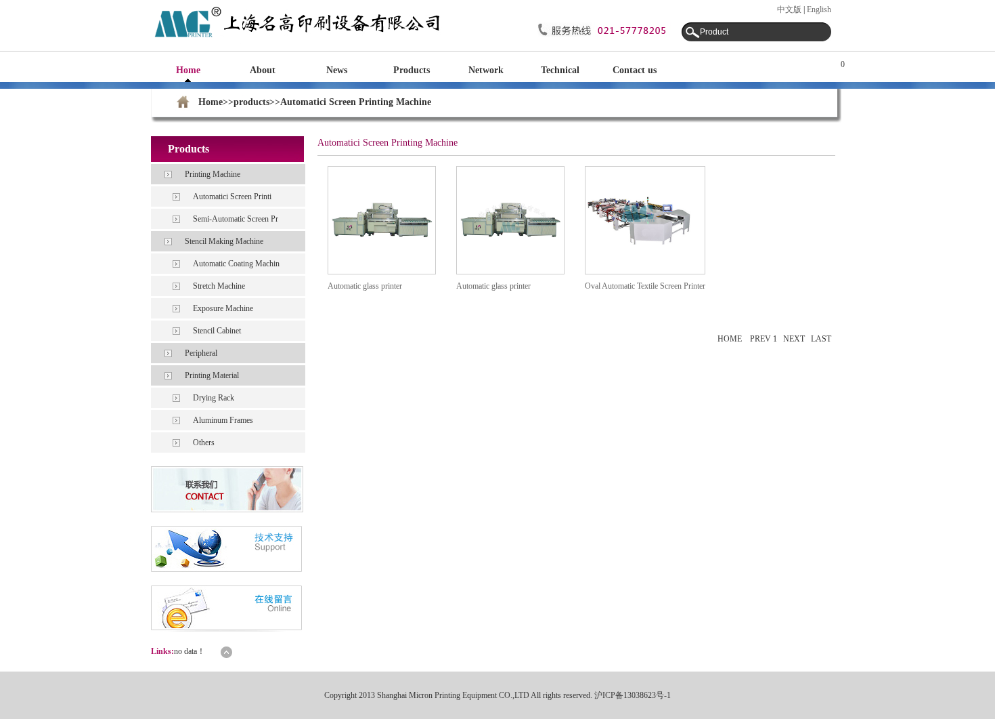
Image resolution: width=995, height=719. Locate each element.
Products (411, 70)
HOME (729, 339)
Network (486, 70)
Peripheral (201, 353)
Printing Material (212, 375)
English (819, 9)
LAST (821, 339)
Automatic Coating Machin (236, 263)
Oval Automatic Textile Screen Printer (645, 286)
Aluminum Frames (223, 420)
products (251, 102)
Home (188, 70)
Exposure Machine (223, 308)
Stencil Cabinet (217, 330)
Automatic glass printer (365, 286)
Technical (560, 70)
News (336, 70)
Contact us (635, 70)
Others (204, 442)
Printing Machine (212, 174)
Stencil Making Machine (224, 241)
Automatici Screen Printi (232, 196)
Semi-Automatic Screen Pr (235, 219)
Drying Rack (213, 398)
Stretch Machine (219, 286)
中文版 (789, 9)
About (262, 70)
